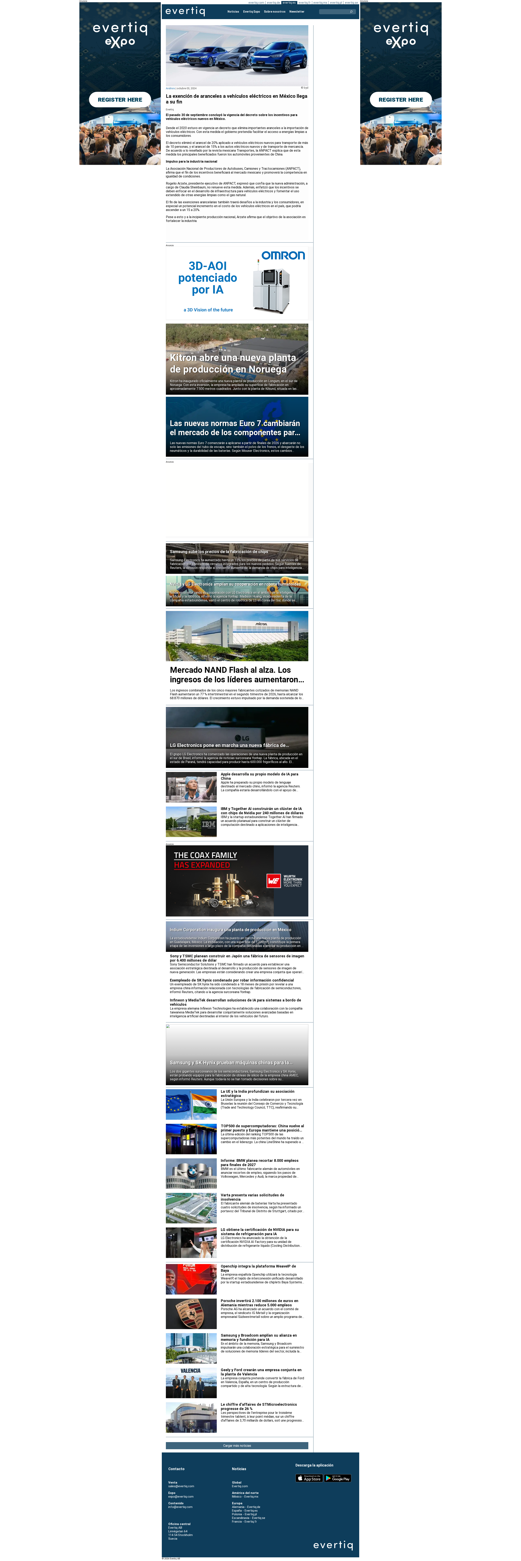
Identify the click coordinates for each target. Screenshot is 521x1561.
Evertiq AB (185, 12)
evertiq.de (273, 2)
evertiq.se (351, 2)
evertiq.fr (305, 2)
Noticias (233, 11)
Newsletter (296, 11)
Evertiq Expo (251, 11)
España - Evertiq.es (245, 1510)
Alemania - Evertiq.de (246, 1507)
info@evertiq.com (180, 1507)
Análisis (170, 88)
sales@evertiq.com (181, 1486)
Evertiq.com (240, 1486)
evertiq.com (256, 2)
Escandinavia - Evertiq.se (248, 1518)
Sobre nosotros (275, 11)
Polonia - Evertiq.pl (244, 1514)
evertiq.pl (336, 2)
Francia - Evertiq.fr (244, 1521)
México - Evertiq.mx (245, 1496)
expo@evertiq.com (181, 1496)
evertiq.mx (320, 2)
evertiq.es (289, 2)
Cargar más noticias (237, 1446)
